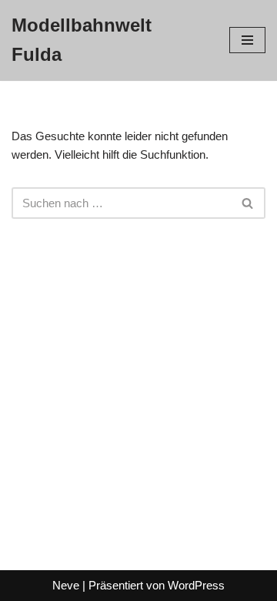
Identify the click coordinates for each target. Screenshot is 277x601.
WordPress (196, 585)
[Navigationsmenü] (247, 40)
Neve (65, 585)
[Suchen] (248, 203)
